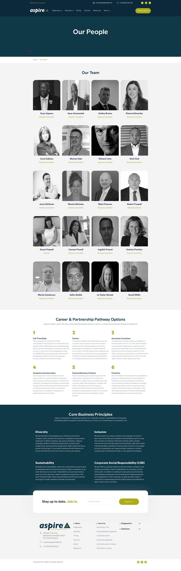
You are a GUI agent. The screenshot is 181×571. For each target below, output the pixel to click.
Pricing (78, 10)
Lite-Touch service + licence (106, 544)
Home (35, 59)
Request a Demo (143, 10)
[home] (39, 10)
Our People (43, 59)
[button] (57, 11)
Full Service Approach (104, 540)
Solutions (77, 531)
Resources (97, 10)
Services (87, 10)
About (76, 544)
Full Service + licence (104, 548)
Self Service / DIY (103, 527)
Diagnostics (78, 527)
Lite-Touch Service (103, 535)
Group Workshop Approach (107, 531)
